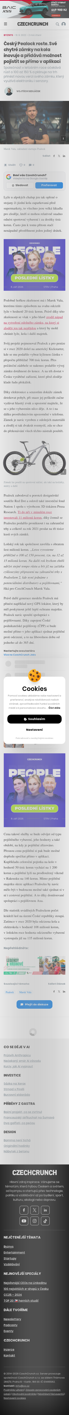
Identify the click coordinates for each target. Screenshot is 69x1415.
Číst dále (54, 708)
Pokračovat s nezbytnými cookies (34, 738)
